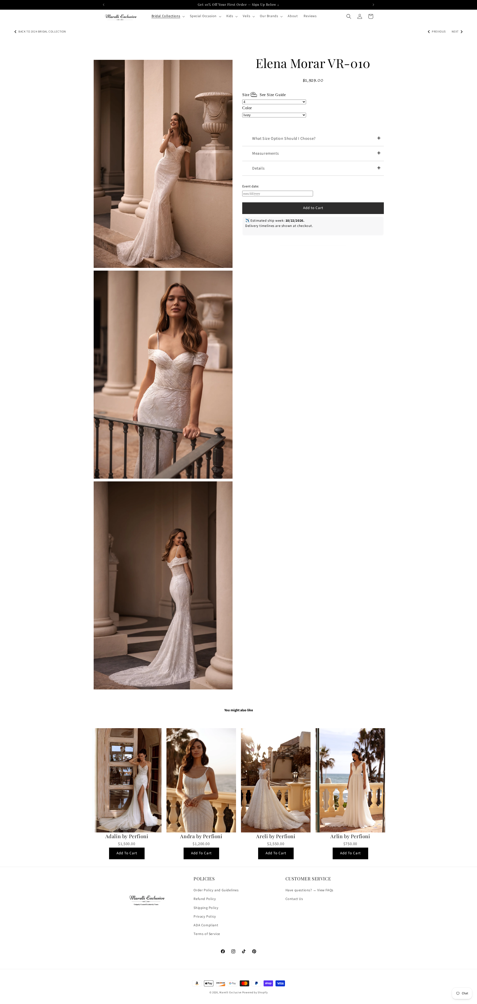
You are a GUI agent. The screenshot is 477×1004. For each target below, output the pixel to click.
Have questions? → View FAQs (309, 890)
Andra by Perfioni (201, 836)
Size (264, 95)
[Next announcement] (373, 4)
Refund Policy (205, 899)
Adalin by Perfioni (126, 836)
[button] (168, 16)
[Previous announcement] (103, 4)
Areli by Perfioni (275, 836)
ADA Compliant (206, 925)
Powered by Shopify (255, 992)
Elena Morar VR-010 (313, 63)
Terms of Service (207, 934)
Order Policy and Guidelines (216, 890)
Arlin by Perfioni (350, 836)
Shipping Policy (206, 907)
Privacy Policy (205, 916)
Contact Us (294, 899)
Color (247, 108)
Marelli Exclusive (230, 992)
